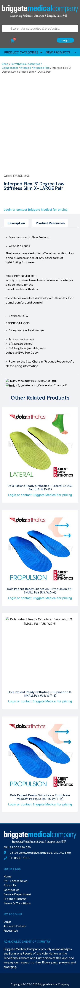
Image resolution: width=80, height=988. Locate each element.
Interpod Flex (41, 67)
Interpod (25, 67)
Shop (5, 64)
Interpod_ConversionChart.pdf (45, 385)
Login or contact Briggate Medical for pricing (36, 209)
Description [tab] (16, 223)
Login (65, 40)
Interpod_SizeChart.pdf (40, 381)
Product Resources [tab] (50, 223)
